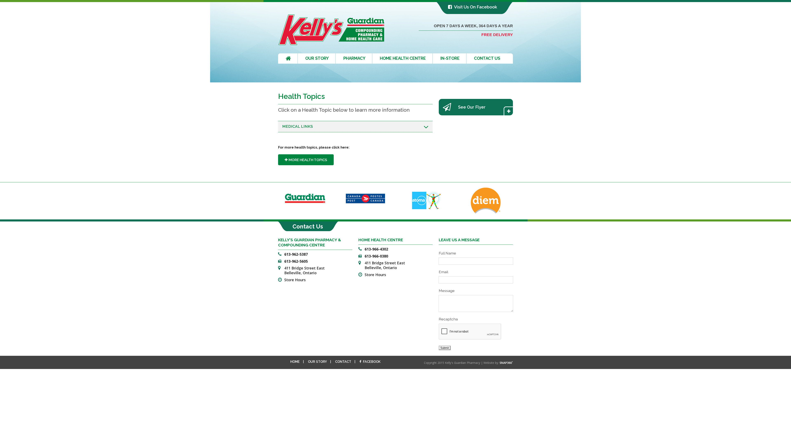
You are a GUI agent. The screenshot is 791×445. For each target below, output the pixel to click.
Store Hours (295, 279)
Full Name (447, 253)
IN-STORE (450, 58)
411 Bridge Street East (304, 270)
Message (447, 290)
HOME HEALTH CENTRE (403, 58)
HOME (295, 362)
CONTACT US (487, 58)
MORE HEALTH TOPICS (308, 160)
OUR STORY (317, 58)
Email (443, 272)
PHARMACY (354, 58)
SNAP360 (506, 363)
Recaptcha (448, 319)
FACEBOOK (371, 362)
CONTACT (343, 362)
